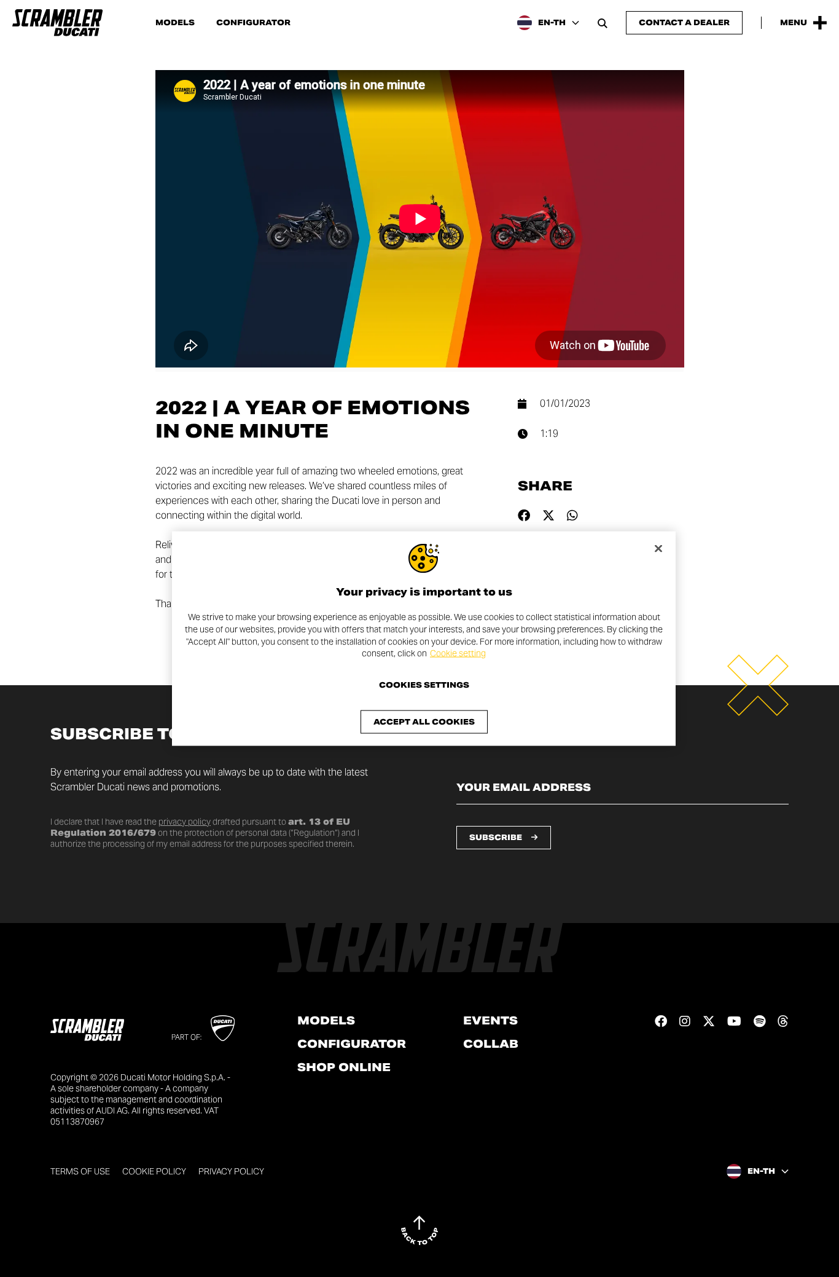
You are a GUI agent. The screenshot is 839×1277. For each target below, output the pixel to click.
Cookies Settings (424, 684)
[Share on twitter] (548, 515)
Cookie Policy (154, 1171)
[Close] (658, 548)
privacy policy (184, 821)
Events (490, 1020)
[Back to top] (419, 1230)
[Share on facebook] (524, 515)
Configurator (253, 22)
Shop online (344, 1067)
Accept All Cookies (424, 721)
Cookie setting (458, 653)
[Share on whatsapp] (572, 515)
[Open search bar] (602, 22)
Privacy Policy (231, 1171)
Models (175, 22)
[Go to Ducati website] (223, 1028)
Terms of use (80, 1171)
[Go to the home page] (57, 22)
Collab (490, 1044)
